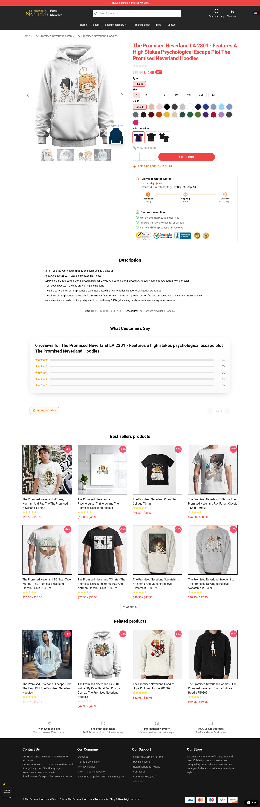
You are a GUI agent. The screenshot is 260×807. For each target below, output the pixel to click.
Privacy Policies (86, 766)
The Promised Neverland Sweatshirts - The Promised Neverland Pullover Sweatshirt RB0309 (211, 584)
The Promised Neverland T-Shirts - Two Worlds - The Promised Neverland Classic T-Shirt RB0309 (46, 584)
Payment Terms (141, 761)
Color (136, 100)
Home (26, 36)
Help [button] (254, 802)
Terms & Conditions (89, 761)
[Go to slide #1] (47, 155)
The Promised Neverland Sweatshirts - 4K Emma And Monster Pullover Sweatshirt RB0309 (156, 584)
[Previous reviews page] (210, 411)
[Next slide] (121, 95)
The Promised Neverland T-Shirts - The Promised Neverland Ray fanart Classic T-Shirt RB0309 (212, 504)
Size (135, 89)
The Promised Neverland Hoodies (96, 36)
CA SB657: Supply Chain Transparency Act (101, 776)
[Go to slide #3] (84, 155)
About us (83, 756)
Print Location (141, 128)
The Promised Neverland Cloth (53, 36)
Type (135, 78)
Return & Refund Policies (146, 766)
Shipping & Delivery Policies (148, 756)
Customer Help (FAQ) (144, 776)
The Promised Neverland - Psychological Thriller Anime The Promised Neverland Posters (98, 504)
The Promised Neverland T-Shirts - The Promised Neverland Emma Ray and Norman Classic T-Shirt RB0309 (101, 584)
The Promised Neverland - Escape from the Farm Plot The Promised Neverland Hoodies (46, 688)
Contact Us (139, 771)
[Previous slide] (28, 95)
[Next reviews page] (227, 411)
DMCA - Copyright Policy (91, 771)
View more (130, 607)
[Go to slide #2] (65, 155)
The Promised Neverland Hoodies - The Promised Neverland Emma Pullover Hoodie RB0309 (212, 688)
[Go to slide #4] (102, 155)
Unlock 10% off (7, 791)
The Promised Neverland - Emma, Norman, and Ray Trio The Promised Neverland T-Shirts (45, 504)
